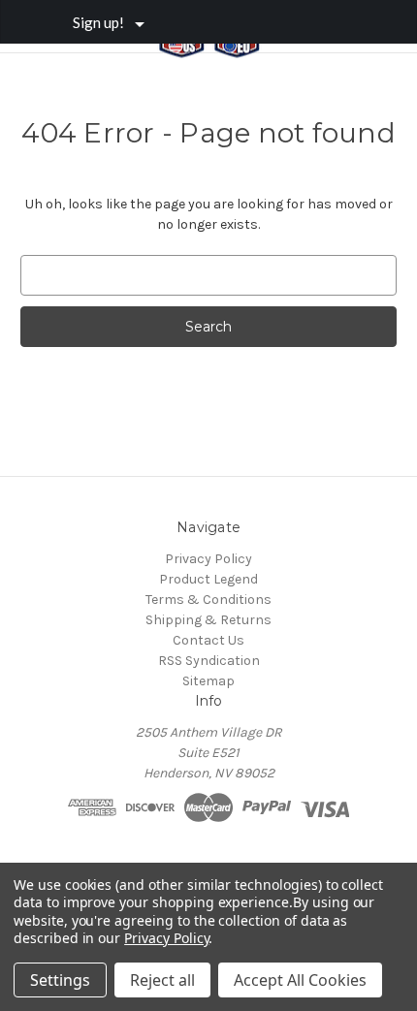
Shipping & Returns (208, 620)
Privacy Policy (208, 559)
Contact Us (208, 640)
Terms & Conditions (208, 599)
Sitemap (208, 681)
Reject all (162, 980)
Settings (60, 980)
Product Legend (208, 579)
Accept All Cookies (300, 980)
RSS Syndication (209, 660)
